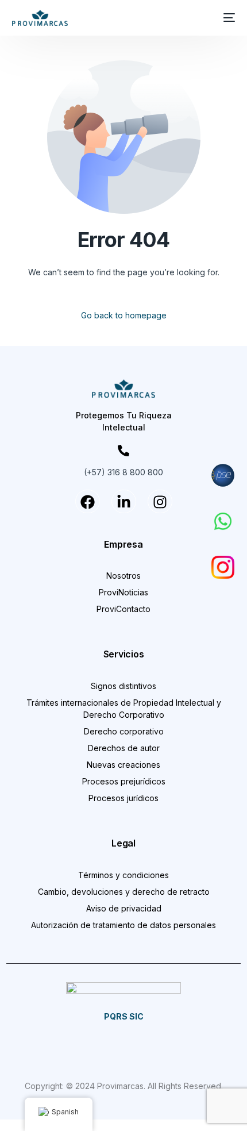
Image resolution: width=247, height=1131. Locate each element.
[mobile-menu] (227, 18)
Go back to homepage (124, 315)
